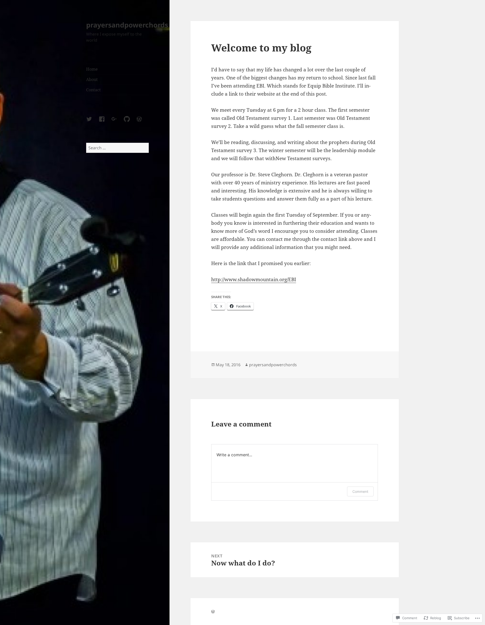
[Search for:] (117, 148)
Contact (93, 90)
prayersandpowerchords (127, 25)
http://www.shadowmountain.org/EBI (253, 279)
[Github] (130, 122)
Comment (360, 491)
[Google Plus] (117, 122)
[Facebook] (105, 122)
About (92, 79)
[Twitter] (92, 122)
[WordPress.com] (142, 122)
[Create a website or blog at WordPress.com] (213, 612)
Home (92, 69)
